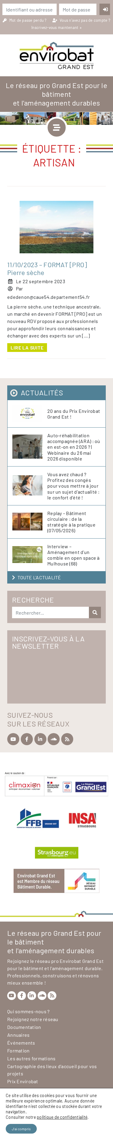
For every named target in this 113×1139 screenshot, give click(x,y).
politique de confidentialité (62, 1117)
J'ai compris (21, 1129)
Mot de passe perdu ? (28, 20)
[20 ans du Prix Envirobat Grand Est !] (29, 413)
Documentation (24, 1027)
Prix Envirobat (22, 1081)
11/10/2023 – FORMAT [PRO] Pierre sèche (47, 269)
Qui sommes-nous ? (28, 1011)
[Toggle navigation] (56, 127)
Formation (18, 1050)
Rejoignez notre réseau (32, 1019)
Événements (21, 1043)
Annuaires (18, 1035)
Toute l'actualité (39, 577)
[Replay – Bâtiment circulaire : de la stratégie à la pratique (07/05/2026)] (29, 522)
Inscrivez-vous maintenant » (56, 27)
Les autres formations (31, 1058)
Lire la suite (27, 347)
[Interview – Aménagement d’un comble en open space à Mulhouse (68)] (29, 555)
